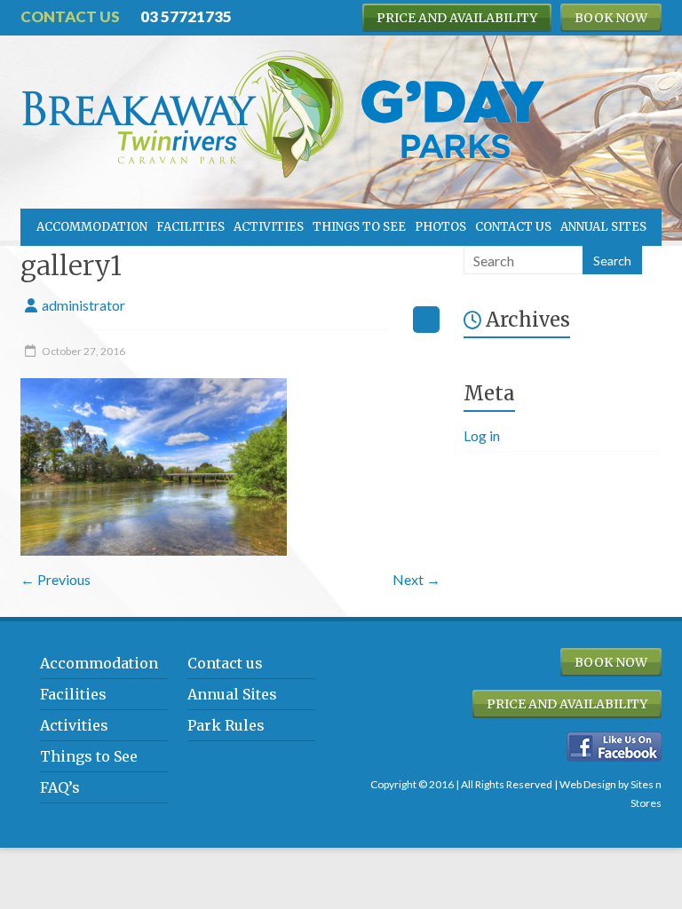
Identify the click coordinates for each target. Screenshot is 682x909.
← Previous (55, 579)
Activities (269, 226)
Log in (482, 435)
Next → (416, 579)
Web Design (587, 784)
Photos (440, 226)
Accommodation (91, 226)
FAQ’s (60, 787)
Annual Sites (603, 226)
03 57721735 (186, 16)
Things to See (359, 226)
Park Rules (226, 725)
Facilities (190, 226)
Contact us (513, 226)
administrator (83, 304)
